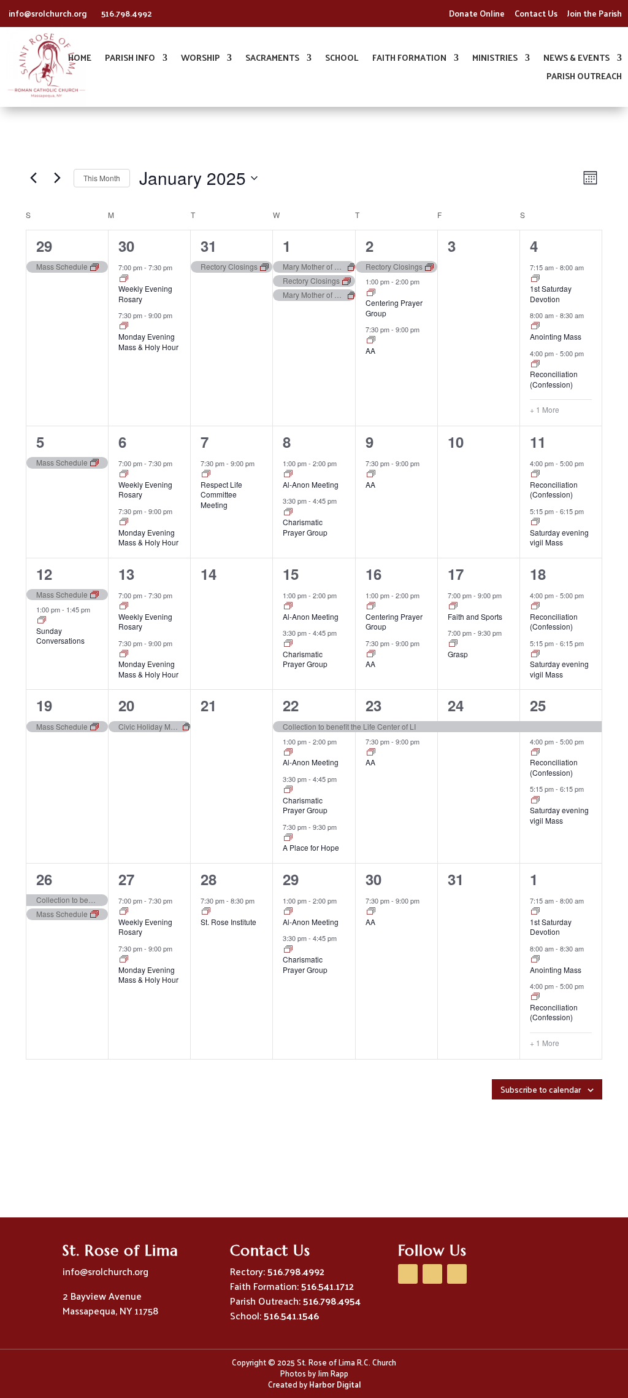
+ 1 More (544, 410)
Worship (200, 59)
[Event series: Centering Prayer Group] (371, 293)
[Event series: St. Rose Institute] (206, 911)
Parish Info (130, 59)
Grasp (458, 654)
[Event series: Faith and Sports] (453, 606)
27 (126, 879)
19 (44, 705)
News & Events (576, 59)
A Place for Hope (311, 847)
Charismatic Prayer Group (305, 527)
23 (373, 705)
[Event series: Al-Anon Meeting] (288, 474)
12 (44, 573)
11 (538, 441)
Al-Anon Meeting (311, 484)
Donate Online (477, 13)
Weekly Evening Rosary (145, 293)
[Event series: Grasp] (453, 644)
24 (456, 705)
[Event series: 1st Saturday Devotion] (535, 279)
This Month (101, 178)
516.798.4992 (126, 13)
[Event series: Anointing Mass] (535, 326)
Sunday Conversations (60, 635)
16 (373, 573)
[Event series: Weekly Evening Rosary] (124, 279)
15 (291, 573)
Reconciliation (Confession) (554, 379)
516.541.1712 (327, 1286)
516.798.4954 (332, 1301)
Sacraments (272, 59)
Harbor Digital (335, 1384)
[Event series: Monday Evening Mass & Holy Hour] (124, 326)
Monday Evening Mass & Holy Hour (148, 341)
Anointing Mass (555, 336)
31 (208, 245)
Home (79, 59)
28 (208, 879)
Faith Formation (409, 59)
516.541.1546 (291, 1315)
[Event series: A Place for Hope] (288, 838)
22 (291, 705)
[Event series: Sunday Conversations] (41, 620)
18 (538, 573)
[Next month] (57, 178)
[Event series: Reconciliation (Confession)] (535, 364)
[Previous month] (33, 178)
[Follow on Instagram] (457, 1274)
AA (370, 350)
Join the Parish (594, 13)
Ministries (495, 59)
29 (44, 245)
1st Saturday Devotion (551, 293)
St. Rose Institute (228, 921)
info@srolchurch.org (49, 13)
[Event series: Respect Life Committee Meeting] (206, 474)
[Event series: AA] (371, 340)
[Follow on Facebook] (408, 1274)
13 (126, 573)
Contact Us (536, 13)
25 (538, 705)
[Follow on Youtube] (432, 1274)
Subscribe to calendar (540, 1089)
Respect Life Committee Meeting (221, 494)
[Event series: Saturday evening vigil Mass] (535, 522)
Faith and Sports (475, 616)
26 (44, 879)
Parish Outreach (584, 78)
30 (126, 245)
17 (456, 573)
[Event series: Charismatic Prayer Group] (288, 512)
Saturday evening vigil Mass (559, 537)
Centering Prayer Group (394, 307)
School (342, 59)
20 (126, 705)
